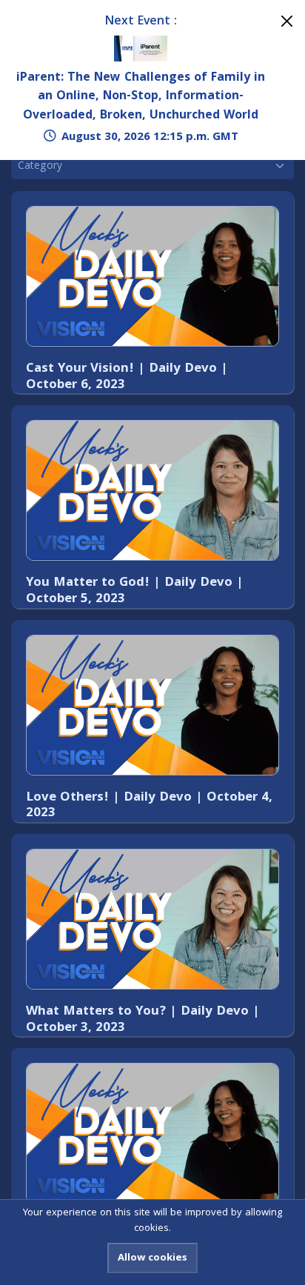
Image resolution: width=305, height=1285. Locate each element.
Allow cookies (152, 1258)
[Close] (286, 21)
